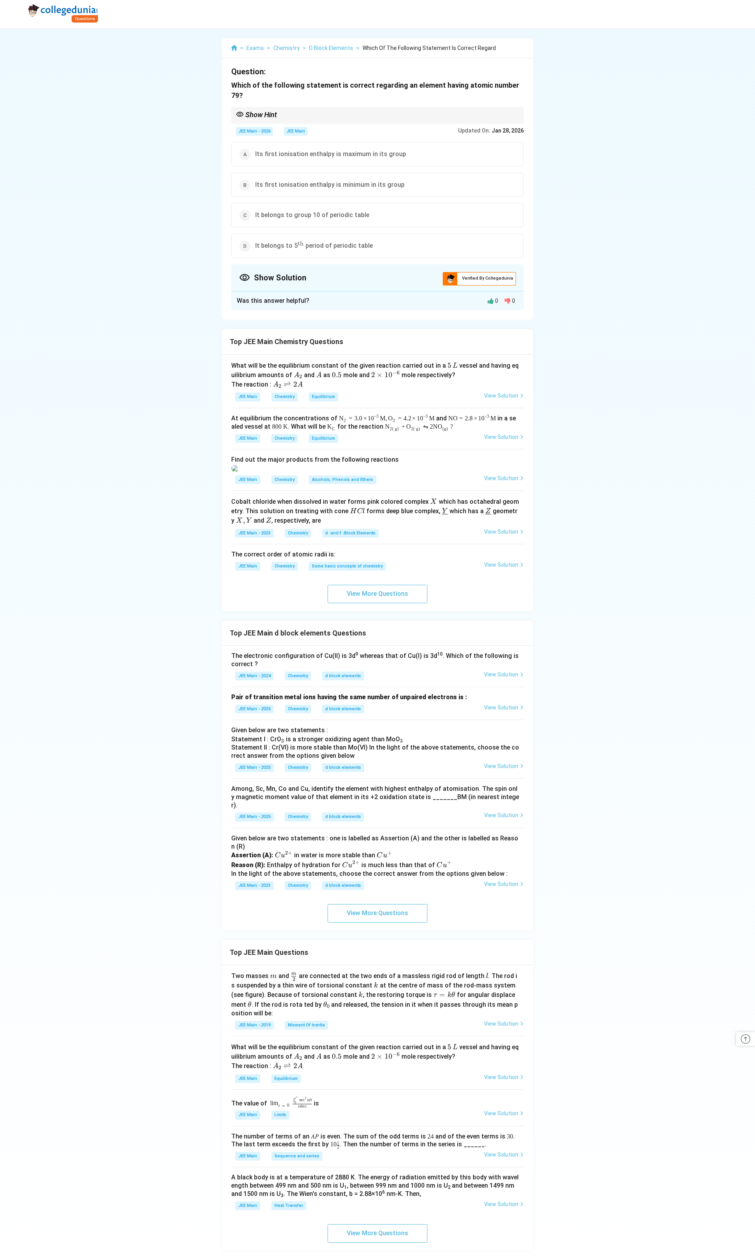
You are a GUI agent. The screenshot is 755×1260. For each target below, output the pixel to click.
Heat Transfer (288, 1205)
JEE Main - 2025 (254, 708)
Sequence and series (296, 1156)
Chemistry (284, 396)
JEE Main (295, 131)
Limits (280, 1114)
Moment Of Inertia (306, 1025)
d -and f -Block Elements (350, 533)
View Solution (501, 395)
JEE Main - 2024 (254, 675)
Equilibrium (323, 396)
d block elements (343, 675)
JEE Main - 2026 (254, 131)
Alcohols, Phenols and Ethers (342, 479)
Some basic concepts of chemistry (347, 566)
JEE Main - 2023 (254, 533)
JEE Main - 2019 (254, 1025)
